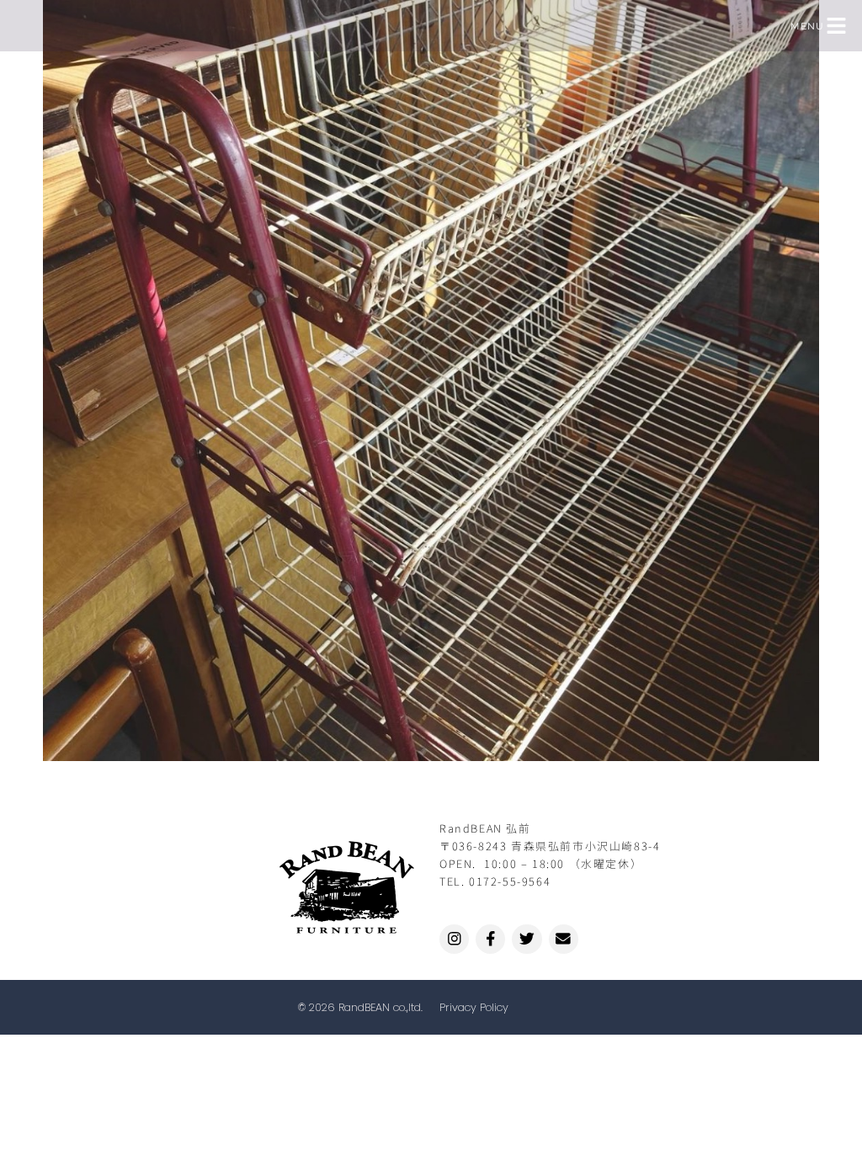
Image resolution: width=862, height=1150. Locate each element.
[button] (837, 25)
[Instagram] (454, 939)
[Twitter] (526, 939)
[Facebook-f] (490, 939)
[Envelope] (563, 939)
